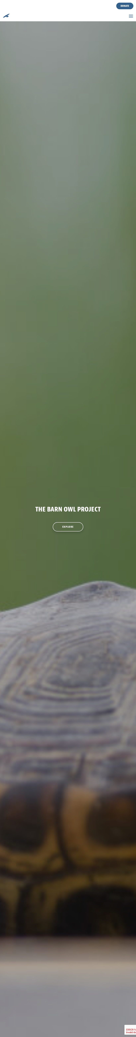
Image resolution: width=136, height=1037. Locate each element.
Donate (125, 6)
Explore (68, 526)
